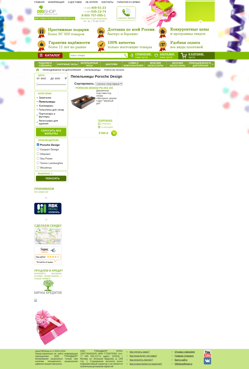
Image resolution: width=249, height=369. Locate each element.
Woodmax (46, 167)
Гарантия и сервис (129, 2)
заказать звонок (126, 18)
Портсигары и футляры (47, 115)
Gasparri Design (49, 149)
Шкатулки (111, 64)
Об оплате (91, 2)
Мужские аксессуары (155, 64)
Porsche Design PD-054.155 (94, 87)
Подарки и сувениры (45, 64)
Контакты (107, 2)
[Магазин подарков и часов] (46, 8)
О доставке (75, 2)
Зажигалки (45, 97)
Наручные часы (67, 64)
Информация (56, 2)
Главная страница (184, 356)
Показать (53, 178)
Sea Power (46, 158)
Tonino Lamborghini (51, 163)
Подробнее (105, 120)
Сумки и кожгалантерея (133, 64)
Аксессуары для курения (48, 122)
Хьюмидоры (46, 105)
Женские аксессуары (177, 64)
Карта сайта (181, 360)
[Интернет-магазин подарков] (37, 70)
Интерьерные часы (89, 64)
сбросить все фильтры (51, 132)
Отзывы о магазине (185, 352)
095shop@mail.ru (183, 364)
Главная (39, 2)
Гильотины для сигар (51, 109)
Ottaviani (45, 153)
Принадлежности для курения (200, 64)
